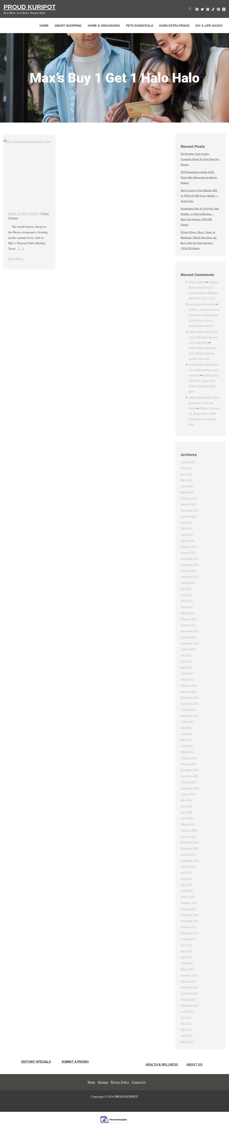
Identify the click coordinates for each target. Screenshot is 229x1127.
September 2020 (190, 788)
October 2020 (188, 782)
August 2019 (188, 866)
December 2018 (190, 914)
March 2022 (187, 679)
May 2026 (186, 480)
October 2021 (188, 709)
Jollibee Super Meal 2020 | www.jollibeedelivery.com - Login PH (204, 369)
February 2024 (189, 546)
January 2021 (188, 763)
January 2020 (188, 836)
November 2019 (190, 848)
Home (91, 1082)
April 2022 (187, 673)
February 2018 (189, 975)
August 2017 (188, 1011)
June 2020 (186, 806)
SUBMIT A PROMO (75, 1061)
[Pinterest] (218, 9)
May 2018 (186, 957)
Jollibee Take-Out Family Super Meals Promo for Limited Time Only (203, 353)
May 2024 (186, 528)
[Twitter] (202, 9)
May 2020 (186, 812)
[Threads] (223, 9)
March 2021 (187, 751)
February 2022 (189, 685)
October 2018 (188, 926)
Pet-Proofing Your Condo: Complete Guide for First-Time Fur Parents (200, 159)
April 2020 (187, 818)
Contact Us (139, 1082)
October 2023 (188, 570)
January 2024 (188, 552)
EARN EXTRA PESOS (174, 25)
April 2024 (187, 534)
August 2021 (188, 721)
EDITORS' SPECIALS (36, 1061)
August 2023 (188, 582)
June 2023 (186, 594)
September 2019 (190, 860)
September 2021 (190, 715)
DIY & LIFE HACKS (209, 25)
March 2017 (187, 1041)
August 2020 (188, 794)
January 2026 (188, 504)
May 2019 (186, 884)
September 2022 (190, 643)
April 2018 (187, 963)
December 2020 (190, 769)
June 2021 (186, 733)
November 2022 (190, 631)
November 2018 (190, 920)
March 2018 (187, 969)
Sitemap (103, 1082)
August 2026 (188, 462)
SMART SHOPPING (68, 25)
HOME (44, 25)
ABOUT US (194, 1064)
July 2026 (186, 468)
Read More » (16, 258)
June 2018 (186, 951)
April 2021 (187, 745)
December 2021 (190, 697)
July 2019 (186, 872)
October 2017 (188, 999)
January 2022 (188, 691)
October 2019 (188, 854)
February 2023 (189, 619)
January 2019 (188, 908)
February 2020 (189, 830)
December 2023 (190, 558)
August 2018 (188, 938)
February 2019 (189, 902)
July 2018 (186, 945)
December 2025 (190, 510)
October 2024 (188, 516)
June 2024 (186, 522)
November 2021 (190, 703)
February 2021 (189, 757)
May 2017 (186, 1029)
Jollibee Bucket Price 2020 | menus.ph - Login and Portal (204, 402)
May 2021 (186, 739)
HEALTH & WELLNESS (162, 1064)
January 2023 (188, 624)
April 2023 (187, 606)
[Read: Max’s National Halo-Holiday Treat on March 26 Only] (29, 171)
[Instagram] (207, 9)
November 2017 (190, 993)
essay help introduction (202, 304)
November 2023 (190, 564)
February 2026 (189, 498)
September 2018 (190, 933)
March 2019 (187, 896)
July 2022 (186, 655)
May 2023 (186, 600)
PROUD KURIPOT (30, 6)
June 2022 (186, 661)
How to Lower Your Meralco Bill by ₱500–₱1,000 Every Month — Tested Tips (199, 195)
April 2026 (187, 486)
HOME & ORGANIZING (104, 25)
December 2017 (190, 987)
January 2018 (188, 981)
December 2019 (190, 842)
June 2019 (186, 878)
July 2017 (186, 1017)
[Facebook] (197, 9)
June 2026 (186, 474)
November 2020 (190, 775)
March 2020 (187, 824)
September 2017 (190, 1005)
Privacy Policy (120, 1082)
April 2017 (187, 1035)
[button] (190, 9)
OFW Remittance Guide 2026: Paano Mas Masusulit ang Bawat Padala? (199, 177)
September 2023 (190, 576)
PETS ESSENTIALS (139, 25)
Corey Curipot (197, 282)
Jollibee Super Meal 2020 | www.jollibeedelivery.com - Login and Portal (204, 337)
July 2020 (186, 800)
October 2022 (188, 637)
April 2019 (187, 890)
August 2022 (188, 649)
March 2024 (187, 540)
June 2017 (186, 1023)
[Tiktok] (213, 9)
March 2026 (187, 492)
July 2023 (186, 588)
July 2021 (186, 727)
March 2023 (187, 612)
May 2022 (186, 667)
